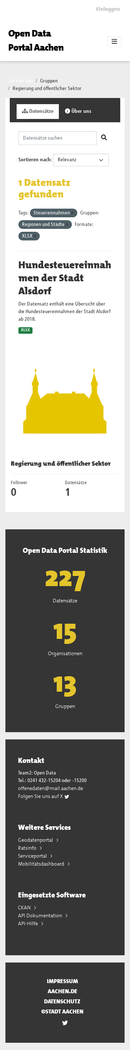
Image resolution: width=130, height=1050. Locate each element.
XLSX (25, 330)
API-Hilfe (28, 923)
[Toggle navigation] (114, 42)
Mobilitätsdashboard (41, 864)
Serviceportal (33, 856)
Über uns (80, 111)
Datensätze (40, 111)
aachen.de (62, 991)
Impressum (62, 981)
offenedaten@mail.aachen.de (50, 788)
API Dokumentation (40, 915)
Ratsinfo (28, 848)
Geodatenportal (36, 840)
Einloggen (108, 9)
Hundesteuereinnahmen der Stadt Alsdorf (64, 278)
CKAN (25, 907)
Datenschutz (62, 1001)
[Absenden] (104, 138)
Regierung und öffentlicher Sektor (47, 88)
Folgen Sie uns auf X (41, 796)
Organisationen (65, 653)
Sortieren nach (34, 159)
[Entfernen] (72, 213)
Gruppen (49, 81)
